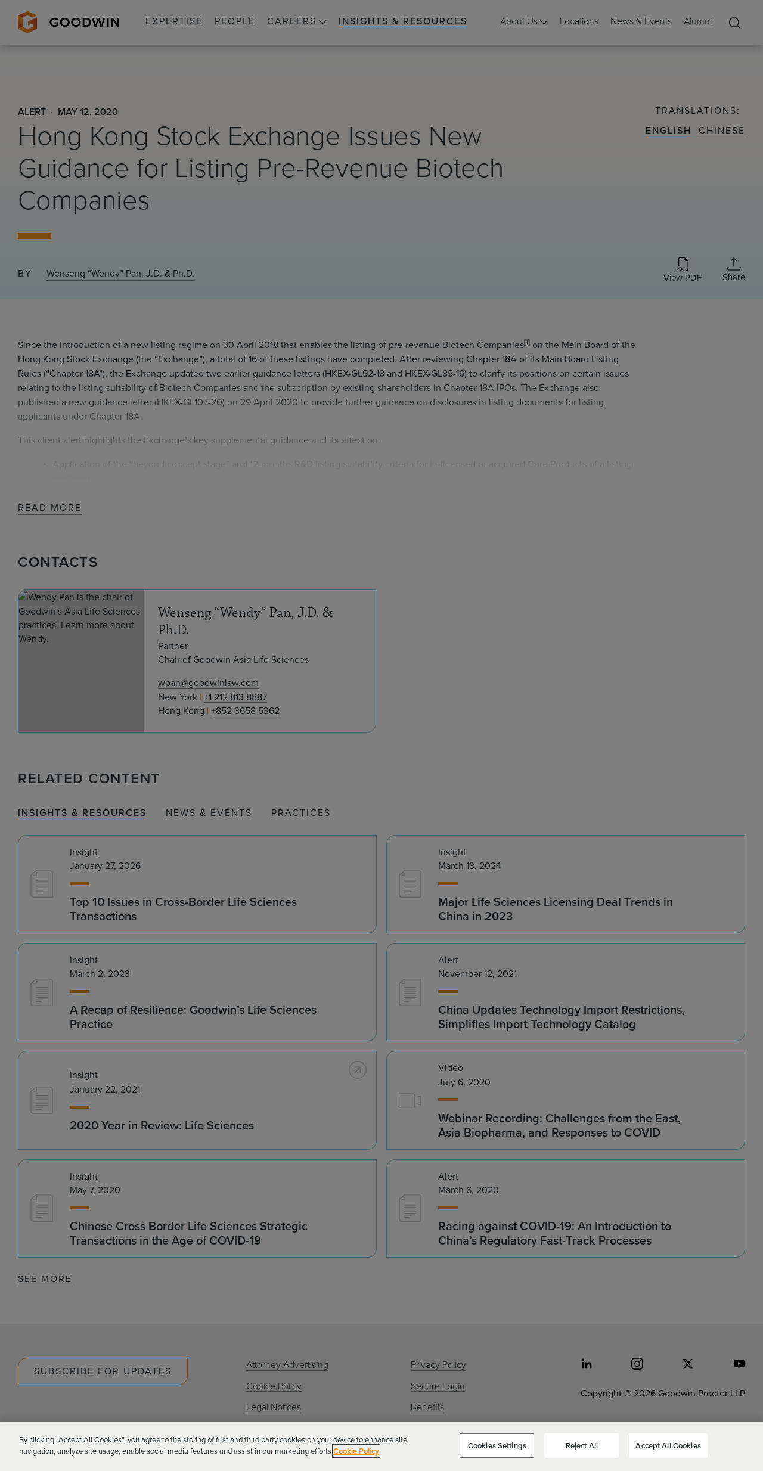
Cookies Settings (497, 1445)
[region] (381, 1446)
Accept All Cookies (667, 1445)
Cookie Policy (356, 1451)
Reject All (582, 1445)
